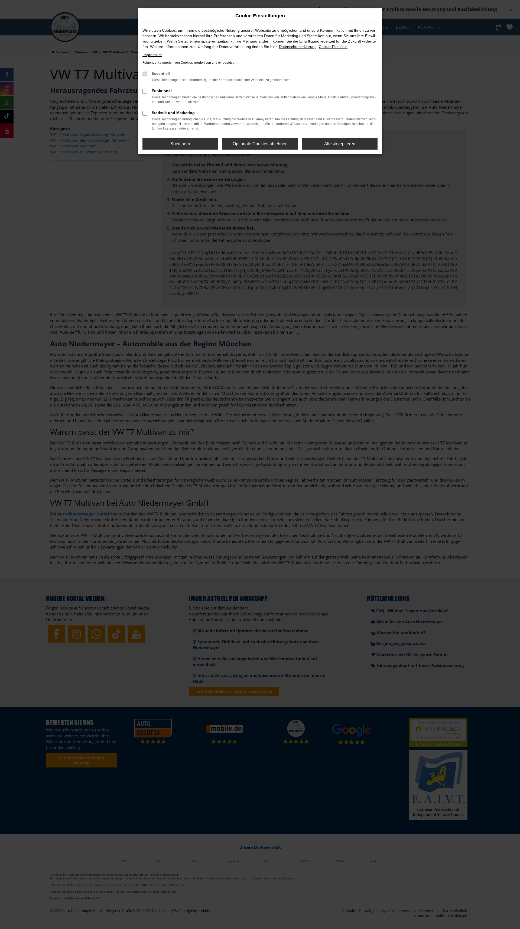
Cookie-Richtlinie (333, 46)
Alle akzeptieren (339, 143)
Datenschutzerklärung (298, 46)
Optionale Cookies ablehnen (260, 143)
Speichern (180, 143)
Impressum (152, 55)
